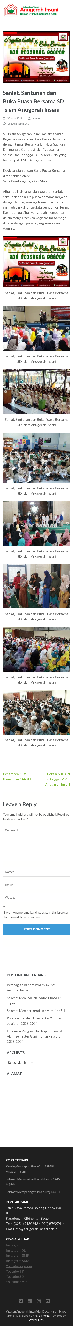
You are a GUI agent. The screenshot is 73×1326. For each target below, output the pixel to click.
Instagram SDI (17, 1250)
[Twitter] (21, 1301)
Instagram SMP (17, 1255)
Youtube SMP (16, 1282)
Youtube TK (15, 1271)
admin (36, 118)
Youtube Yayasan (19, 1266)
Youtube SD (15, 1276)
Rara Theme (41, 1315)
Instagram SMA (17, 1261)
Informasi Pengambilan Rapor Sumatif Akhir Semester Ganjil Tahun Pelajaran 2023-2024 (34, 1036)
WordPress (36, 1320)
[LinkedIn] (30, 1301)
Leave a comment (18, 123)
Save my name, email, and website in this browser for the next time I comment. (36, 914)
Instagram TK (16, 1245)
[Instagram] (39, 1301)
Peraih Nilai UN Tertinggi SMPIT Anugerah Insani (57, 779)
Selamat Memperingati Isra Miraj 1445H (36, 1011)
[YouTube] (48, 1301)
